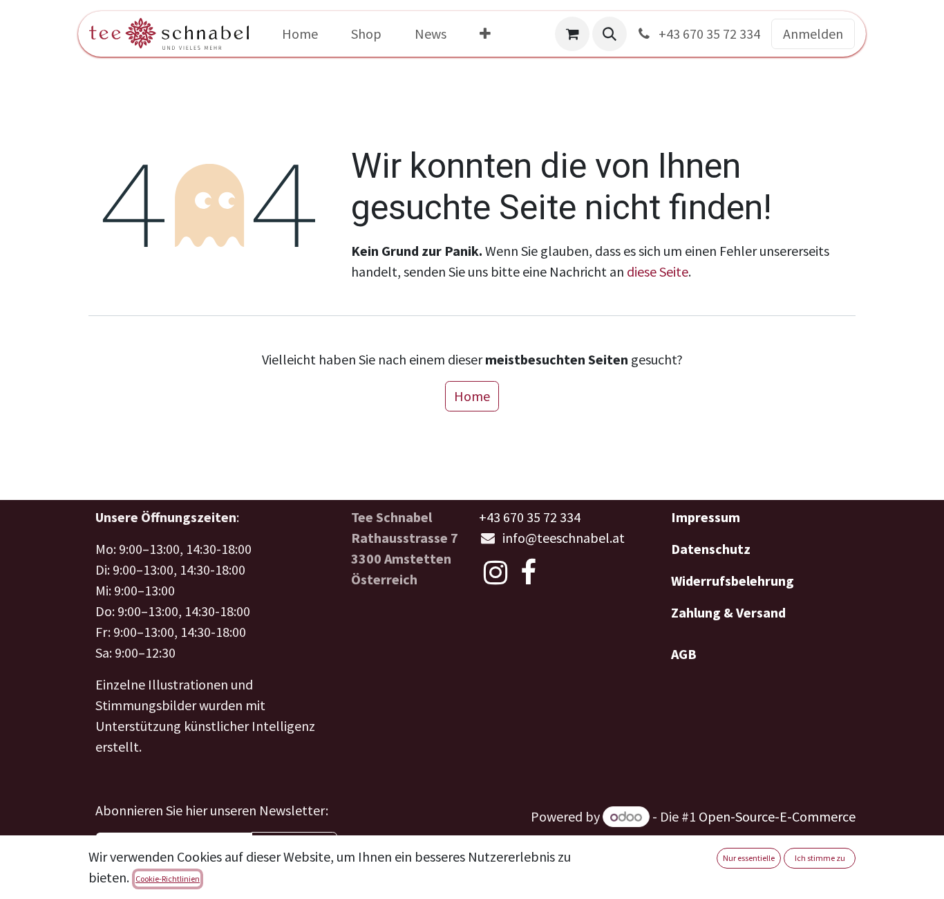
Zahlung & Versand (728, 612)
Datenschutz (711, 548)
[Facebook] (528, 572)
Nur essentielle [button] (749, 858)
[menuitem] (299, 34)
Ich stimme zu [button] (820, 858)
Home (472, 396)
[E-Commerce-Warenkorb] (572, 34)
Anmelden (813, 33)
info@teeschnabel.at (563, 537)
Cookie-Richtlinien (167, 878)
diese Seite (657, 271)
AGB (684, 653)
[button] (609, 34)
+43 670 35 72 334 (708, 33)
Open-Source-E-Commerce (777, 816)
